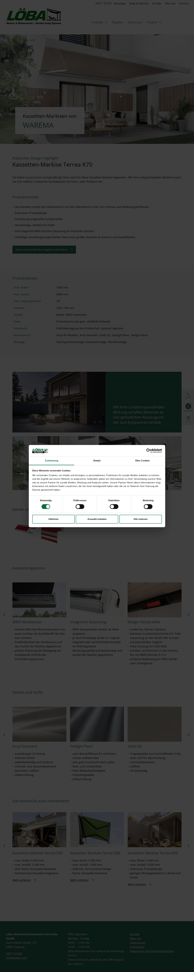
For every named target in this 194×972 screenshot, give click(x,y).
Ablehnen (53, 519)
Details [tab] (97, 460)
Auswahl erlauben (97, 519)
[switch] (80, 506)
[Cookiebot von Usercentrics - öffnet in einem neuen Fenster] (148, 450)
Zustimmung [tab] (51, 460)
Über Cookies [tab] (142, 460)
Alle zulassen (141, 519)
